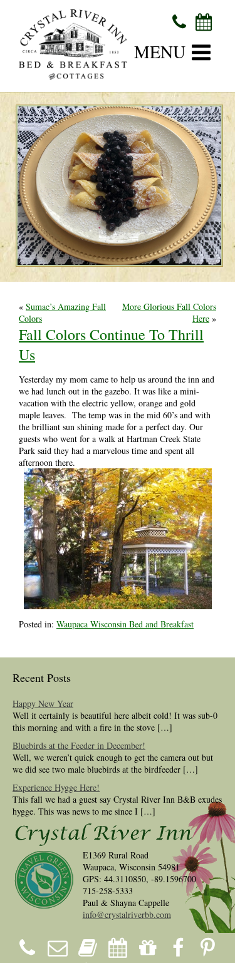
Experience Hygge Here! (56, 787)
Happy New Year (43, 703)
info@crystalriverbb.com (127, 914)
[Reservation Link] (204, 21)
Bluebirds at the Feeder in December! (79, 745)
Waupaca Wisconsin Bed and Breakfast (125, 624)
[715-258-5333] (179, 21)
